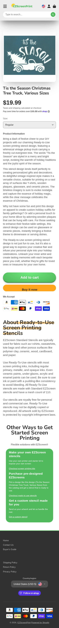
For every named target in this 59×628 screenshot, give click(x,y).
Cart (54, 6)
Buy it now (29, 289)
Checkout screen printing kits (22, 468)
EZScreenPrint (24, 622)
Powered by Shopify (40, 622)
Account (49, 6)
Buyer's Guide (9, 549)
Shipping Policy (10, 562)
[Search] (53, 14)
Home (6, 540)
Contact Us (8, 545)
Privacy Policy (9, 571)
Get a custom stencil (18, 517)
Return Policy (9, 567)
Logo (22, 6)
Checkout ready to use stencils (23, 495)
